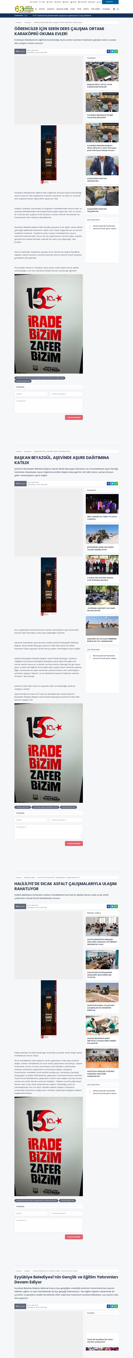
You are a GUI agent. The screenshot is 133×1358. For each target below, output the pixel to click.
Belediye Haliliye (29, 878)
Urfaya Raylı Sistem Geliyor (46, 15)
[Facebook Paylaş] (108, 51)
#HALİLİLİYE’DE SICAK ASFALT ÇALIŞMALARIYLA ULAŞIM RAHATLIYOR (36, 1201)
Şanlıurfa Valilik (62, 9)
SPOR (79, 9)
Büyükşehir (28, 451)
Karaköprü (27, 22)
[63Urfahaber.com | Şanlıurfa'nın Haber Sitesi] (24, 9)
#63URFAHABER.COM (23, 381)
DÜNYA (86, 9)
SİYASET (42, 9)
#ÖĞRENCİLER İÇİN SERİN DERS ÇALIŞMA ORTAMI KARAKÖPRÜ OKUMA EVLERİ (39, 378)
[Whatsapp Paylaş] (116, 51)
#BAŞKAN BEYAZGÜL (22, 807)
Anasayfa (18, 22)
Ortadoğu (106, 9)
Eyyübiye (27, 1271)
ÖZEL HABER (95, 9)
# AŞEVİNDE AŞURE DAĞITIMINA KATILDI (45, 807)
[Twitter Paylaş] (112, 51)
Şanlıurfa (50, 9)
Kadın (72, 9)
